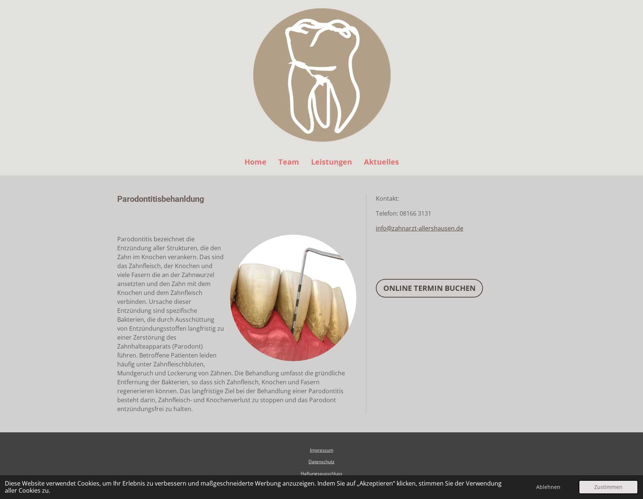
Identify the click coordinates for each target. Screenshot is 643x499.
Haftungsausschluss (321, 473)
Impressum (321, 450)
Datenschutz (321, 461)
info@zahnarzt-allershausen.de (419, 228)
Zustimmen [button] (608, 486)
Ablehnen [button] (548, 486)
